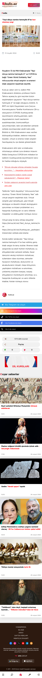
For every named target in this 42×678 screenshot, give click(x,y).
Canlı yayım (33, 5)
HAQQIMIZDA (21, 627)
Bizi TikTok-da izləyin (12, 317)
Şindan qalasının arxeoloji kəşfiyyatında (20, 184)
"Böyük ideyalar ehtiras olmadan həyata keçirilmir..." (21, 168)
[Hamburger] (3, 675)
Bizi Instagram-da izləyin (13, 311)
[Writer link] (29, 675)
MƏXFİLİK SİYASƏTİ (21, 638)
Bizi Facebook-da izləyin (13, 323)
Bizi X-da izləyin (10, 329)
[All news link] (38, 675)
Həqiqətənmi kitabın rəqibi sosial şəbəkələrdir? (18, 176)
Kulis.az (11, 295)
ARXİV (21, 633)
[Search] (12, 675)
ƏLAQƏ (21, 630)
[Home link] (21, 675)
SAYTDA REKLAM (21, 635)
